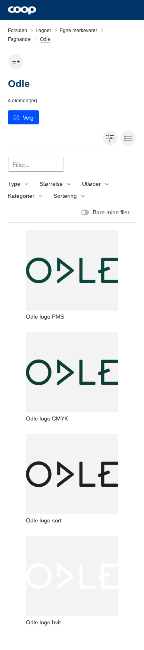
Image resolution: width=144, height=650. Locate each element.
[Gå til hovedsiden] (22, 10)
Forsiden (17, 30)
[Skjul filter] (110, 138)
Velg (28, 117)
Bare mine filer (111, 212)
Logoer (43, 30)
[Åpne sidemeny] (15, 61)
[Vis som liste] (128, 138)
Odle (45, 39)
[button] (132, 10)
